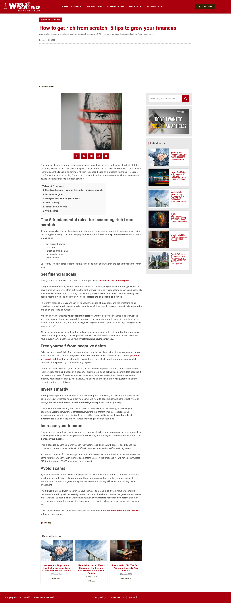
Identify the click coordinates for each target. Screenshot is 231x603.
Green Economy (115, 7)
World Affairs (94, 7)
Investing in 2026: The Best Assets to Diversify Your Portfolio (125, 568)
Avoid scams (51, 211)
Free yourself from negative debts (62, 198)
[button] (77, 156)
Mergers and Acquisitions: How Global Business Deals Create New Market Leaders (56, 568)
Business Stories (156, 7)
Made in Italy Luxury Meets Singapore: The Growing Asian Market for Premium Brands (91, 569)
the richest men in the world (122, 510)
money (47, 522)
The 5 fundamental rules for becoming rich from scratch (74, 190)
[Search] (185, 98)
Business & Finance (71, 7)
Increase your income (56, 206)
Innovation (135, 7)
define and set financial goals (114, 280)
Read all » (56, 578)
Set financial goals (54, 194)
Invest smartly (52, 202)
